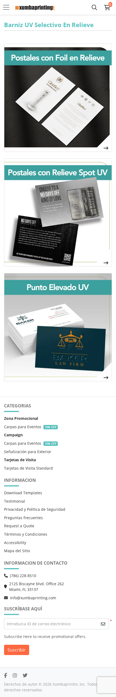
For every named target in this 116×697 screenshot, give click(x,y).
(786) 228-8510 (23, 575)
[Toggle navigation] (7, 7)
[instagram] (15, 675)
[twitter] (25, 675)
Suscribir (17, 650)
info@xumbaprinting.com (33, 597)
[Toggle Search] (94, 7)
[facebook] (5, 675)
